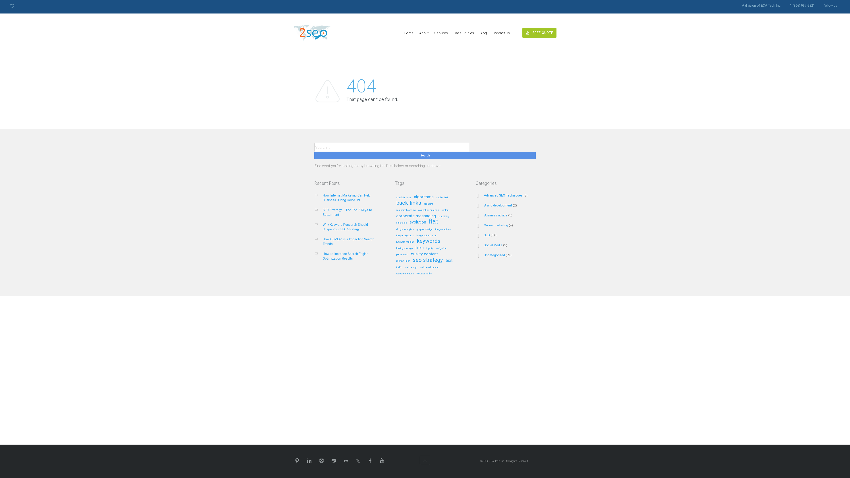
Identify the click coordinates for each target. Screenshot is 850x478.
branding (428, 204)
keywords (428, 241)
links (419, 248)
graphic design (425, 229)
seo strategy (428, 260)
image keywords (405, 235)
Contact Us (501, 33)
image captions (443, 229)
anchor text (442, 197)
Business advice (495, 215)
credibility (444, 216)
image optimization (426, 235)
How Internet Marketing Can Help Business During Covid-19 (347, 197)
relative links (403, 261)
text (449, 260)
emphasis (401, 223)
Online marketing (496, 225)
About (424, 33)
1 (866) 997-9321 (802, 6)
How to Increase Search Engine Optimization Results (345, 256)
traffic (399, 267)
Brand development (498, 205)
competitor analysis (428, 210)
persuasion (402, 254)
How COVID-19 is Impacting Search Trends (348, 241)
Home (408, 33)
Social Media (493, 245)
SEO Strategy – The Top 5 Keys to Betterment (347, 212)
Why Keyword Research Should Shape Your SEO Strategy (345, 227)
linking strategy (404, 248)
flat (433, 221)
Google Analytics (405, 229)
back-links (408, 203)
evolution (418, 222)
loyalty (429, 248)
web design (411, 267)
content (445, 210)
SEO (487, 235)
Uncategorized (494, 255)
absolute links (403, 197)
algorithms (424, 197)
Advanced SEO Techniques (503, 195)
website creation (405, 273)
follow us (830, 6)
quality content (424, 254)
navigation (441, 248)
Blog (483, 33)
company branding (406, 210)
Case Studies (464, 33)
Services (441, 33)
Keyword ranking (405, 242)
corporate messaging (416, 216)
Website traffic (424, 273)
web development (429, 267)
